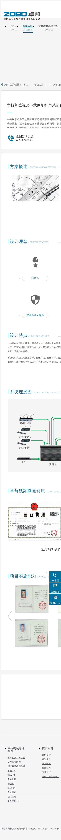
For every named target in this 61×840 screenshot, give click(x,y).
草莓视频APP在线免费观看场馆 (16, 760)
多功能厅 (12, 779)
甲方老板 (46, 763)
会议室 (11, 784)
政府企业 (46, 755)
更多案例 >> (13, 801)
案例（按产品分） (50, 776)
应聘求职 (46, 772)
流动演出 (12, 788)
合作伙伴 (46, 768)
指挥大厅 (12, 797)
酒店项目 (12, 775)
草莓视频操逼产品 (48, 28)
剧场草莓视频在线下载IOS (16, 768)
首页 (14, 28)
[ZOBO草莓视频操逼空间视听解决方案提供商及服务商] (21, 19)
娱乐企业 (46, 759)
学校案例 (12, 792)
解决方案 (28, 28)
